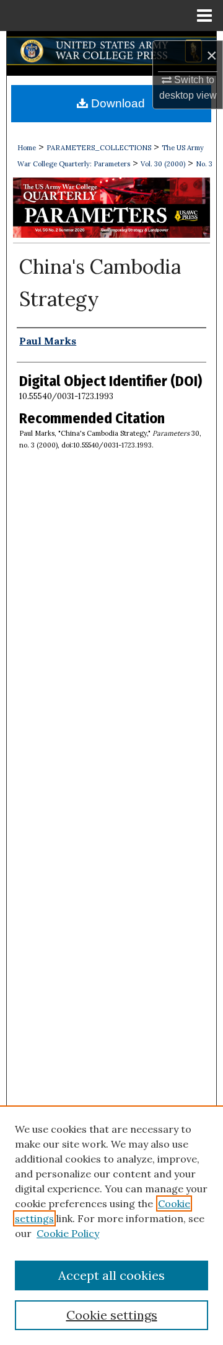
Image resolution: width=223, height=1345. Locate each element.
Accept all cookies (111, 1275)
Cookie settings (111, 1315)
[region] (111, 1225)
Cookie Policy (68, 1233)
